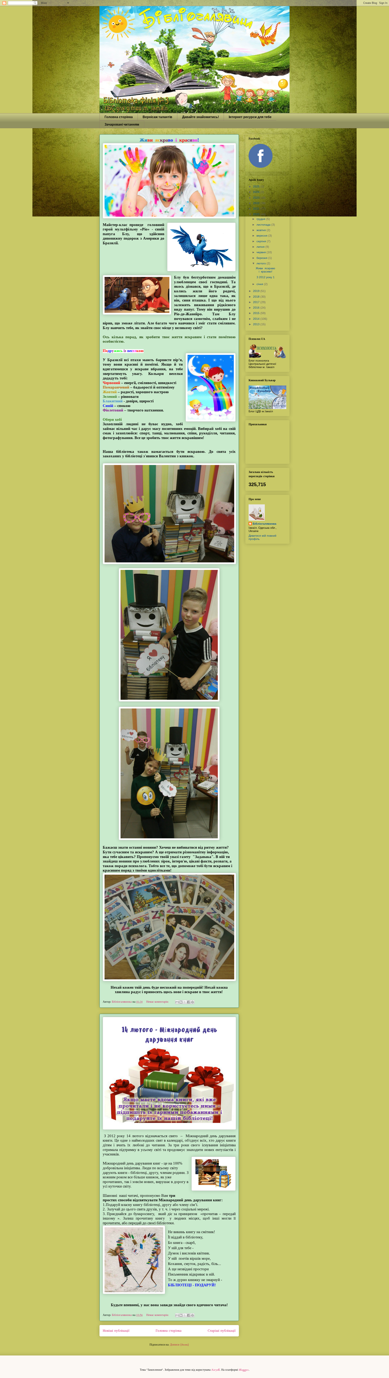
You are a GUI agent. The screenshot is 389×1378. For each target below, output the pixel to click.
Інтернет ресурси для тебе (250, 117)
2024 (256, 192)
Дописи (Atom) (179, 1345)
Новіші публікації (116, 1330)
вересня (262, 235)
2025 (256, 186)
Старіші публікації (222, 1330)
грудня (261, 219)
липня (260, 246)
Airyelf (215, 1370)
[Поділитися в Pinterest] (192, 1002)
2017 (256, 302)
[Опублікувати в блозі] (181, 1002)
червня (261, 252)
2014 (256, 318)
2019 (256, 291)
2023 (256, 197)
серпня (261, 241)
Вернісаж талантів (157, 117)
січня (260, 284)
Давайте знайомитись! (200, 117)
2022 (256, 203)
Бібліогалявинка (264, 523)
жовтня (261, 230)
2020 (256, 214)
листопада (263, 224)
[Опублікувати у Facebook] (189, 1002)
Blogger (244, 1370)
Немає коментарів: (158, 1002)
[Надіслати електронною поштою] (177, 1002)
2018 (256, 296)
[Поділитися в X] (185, 1002)
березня (262, 257)
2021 (256, 208)
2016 (256, 307)
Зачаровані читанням (122, 124)
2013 (256, 324)
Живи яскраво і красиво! (266, 270)
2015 (256, 313)
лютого (261, 263)
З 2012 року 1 (265, 277)
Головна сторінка (119, 117)
